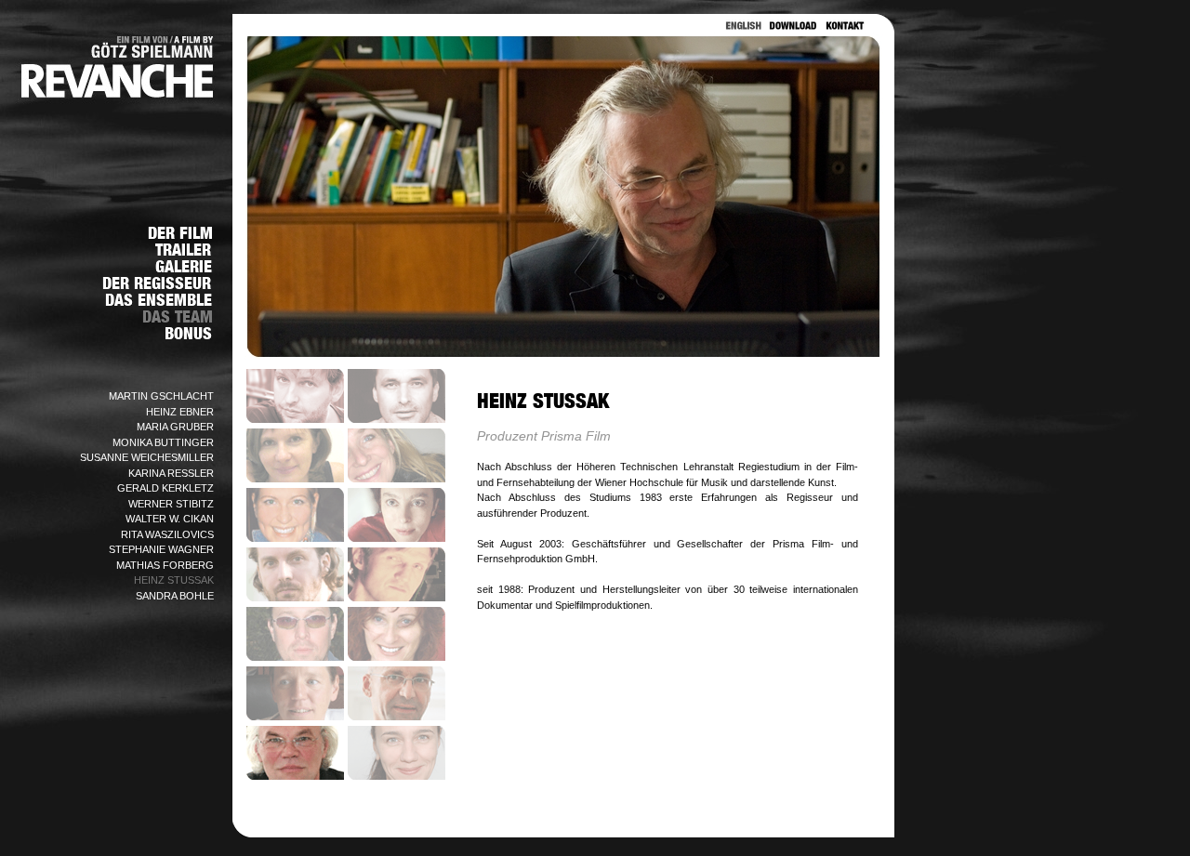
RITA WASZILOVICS (167, 534)
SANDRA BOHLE (175, 595)
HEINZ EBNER (180, 411)
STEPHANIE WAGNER (161, 549)
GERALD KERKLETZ (165, 488)
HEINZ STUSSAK (174, 580)
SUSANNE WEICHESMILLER (147, 457)
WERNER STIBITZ (171, 503)
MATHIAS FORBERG (165, 565)
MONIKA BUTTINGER (163, 442)
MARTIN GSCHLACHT (161, 396)
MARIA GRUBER (175, 426)
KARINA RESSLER (171, 473)
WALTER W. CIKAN (170, 518)
